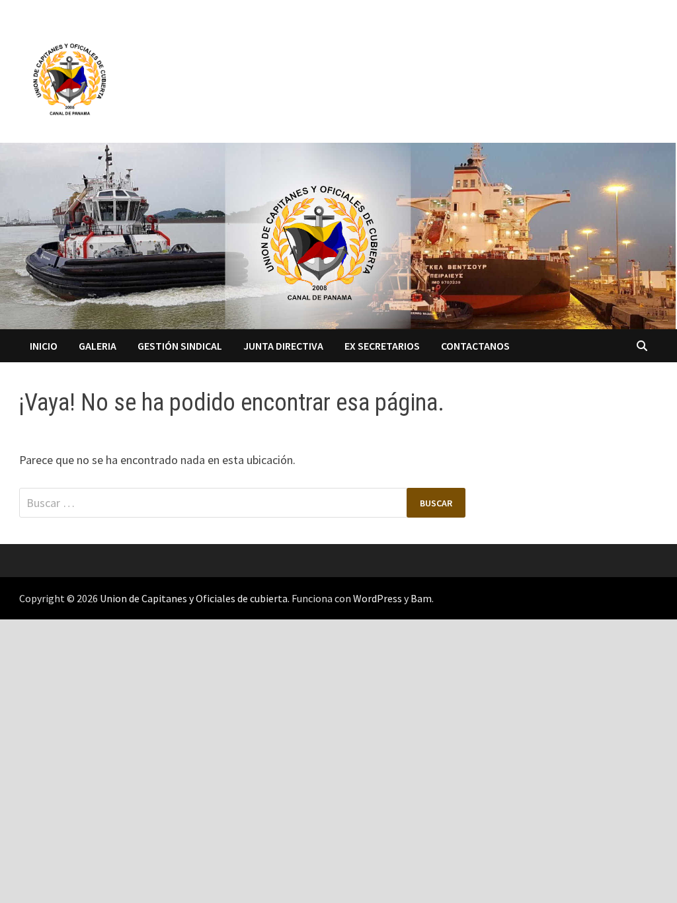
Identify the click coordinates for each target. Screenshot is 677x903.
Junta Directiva (283, 345)
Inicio (44, 345)
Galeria (97, 345)
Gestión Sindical (180, 345)
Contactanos (475, 345)
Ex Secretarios (382, 345)
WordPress (377, 598)
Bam (421, 598)
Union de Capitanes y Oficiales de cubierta (194, 598)
